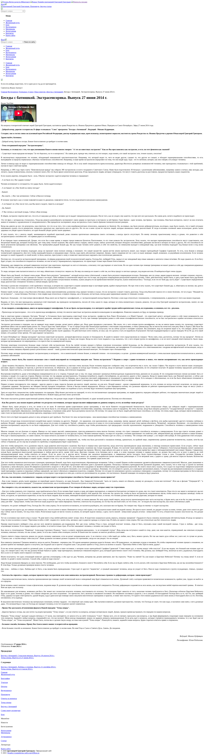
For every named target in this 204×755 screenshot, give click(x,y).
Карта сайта (10, 35)
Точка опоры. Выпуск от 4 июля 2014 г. (17, 669)
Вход (3, 4)
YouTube (9, 103)
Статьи (4, 741)
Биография (5, 678)
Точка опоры (6, 703)
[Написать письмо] (79, 2)
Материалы (10, 29)
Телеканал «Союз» (26, 92)
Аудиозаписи (6, 737)
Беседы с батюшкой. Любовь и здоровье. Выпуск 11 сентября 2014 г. (28, 667)
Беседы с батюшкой (9, 707)
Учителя (4, 682)
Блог (7, 25)
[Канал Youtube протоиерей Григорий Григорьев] (50, 2)
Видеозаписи (11, 27)
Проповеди (5, 694)
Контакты (10, 33)
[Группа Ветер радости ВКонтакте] (15, 2)
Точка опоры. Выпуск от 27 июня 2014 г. (17, 658)
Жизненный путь (13, 23)
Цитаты (4, 686)
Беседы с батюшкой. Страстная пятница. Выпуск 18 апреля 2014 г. (28, 656)
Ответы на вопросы (9, 698)
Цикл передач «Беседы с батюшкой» (49, 92)
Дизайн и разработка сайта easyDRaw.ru (23, 753)
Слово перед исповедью (10, 711)
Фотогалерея (11, 31)
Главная (9, 21)
